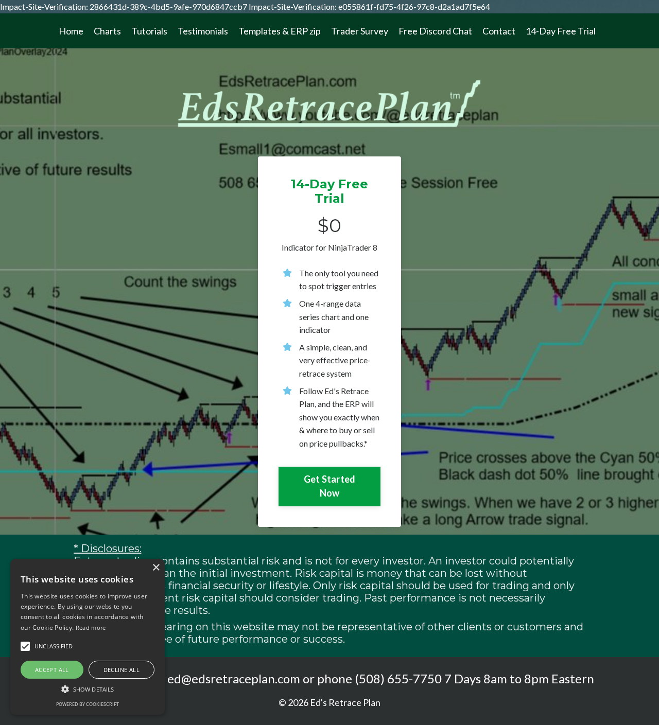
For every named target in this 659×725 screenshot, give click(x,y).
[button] (87, 689)
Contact (498, 31)
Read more (91, 627)
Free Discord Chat (435, 31)
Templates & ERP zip (279, 31)
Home (71, 31)
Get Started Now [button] (330, 486)
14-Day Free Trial (561, 31)
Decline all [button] (121, 670)
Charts (107, 31)
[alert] (87, 637)
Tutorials (149, 31)
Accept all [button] (52, 670)
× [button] (156, 568)
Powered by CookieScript (87, 704)
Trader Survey (359, 31)
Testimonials (203, 31)
